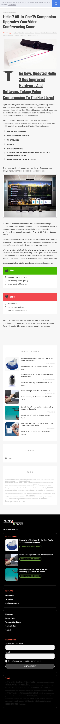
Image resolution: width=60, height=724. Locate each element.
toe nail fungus (15, 499)
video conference (21, 35)
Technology (7, 33)
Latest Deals (9, 595)
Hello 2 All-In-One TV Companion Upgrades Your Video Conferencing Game (29, 22)
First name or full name (14, 643)
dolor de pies (30, 485)
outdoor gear (32, 493)
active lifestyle (16, 479)
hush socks (38, 490)
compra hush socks (35, 482)
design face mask (13, 485)
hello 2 (38, 33)
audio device (30, 33)
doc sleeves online (21, 485)
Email (7, 652)
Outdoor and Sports (12, 603)
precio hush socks (47, 493)
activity (25, 479)
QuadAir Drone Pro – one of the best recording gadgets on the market (37, 408)
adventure (32, 479)
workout (22, 501)
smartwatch (39, 496)
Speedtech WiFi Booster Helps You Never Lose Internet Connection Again (37, 424)
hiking (31, 490)
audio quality (44, 479)
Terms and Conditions (13, 622)
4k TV (16, 33)
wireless (35, 499)
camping (24, 481)
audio (22, 33)
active (7, 479)
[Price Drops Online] (13, 525)
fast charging (44, 488)
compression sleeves (45, 482)
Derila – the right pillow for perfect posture (35, 391)
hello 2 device (47, 33)
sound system (8, 701)
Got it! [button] (56, 4)
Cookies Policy (10, 626)
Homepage (9, 614)
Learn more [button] (12, 5)
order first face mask (21, 493)
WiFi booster (26, 499)
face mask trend (29, 488)
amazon (38, 479)
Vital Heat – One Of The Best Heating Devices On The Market (37, 376)
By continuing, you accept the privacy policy (24, 661)
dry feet (36, 485)
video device (33, 35)
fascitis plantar (36, 488)
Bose (17, 482)
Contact (8, 630)
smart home (31, 496)
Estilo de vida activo (20, 488)
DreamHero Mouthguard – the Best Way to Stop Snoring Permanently (37, 359)
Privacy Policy (10, 618)
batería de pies (50, 479)
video (12, 35)
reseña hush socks (14, 496)
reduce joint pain (9, 698)
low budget (46, 490)
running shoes (22, 496)
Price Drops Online (9, 529)
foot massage (22, 490)
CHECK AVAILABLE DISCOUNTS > (30, 546)
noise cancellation (12, 493)
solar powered (45, 496)
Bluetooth (10, 481)
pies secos (39, 493)
